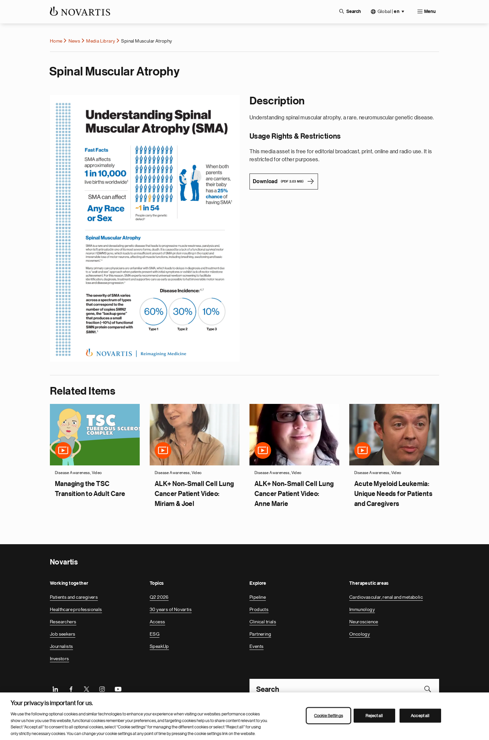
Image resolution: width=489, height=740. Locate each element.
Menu (430, 11)
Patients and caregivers (74, 597)
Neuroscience (363, 621)
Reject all (374, 715)
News (75, 41)
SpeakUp (159, 646)
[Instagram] (102, 688)
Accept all (420, 715)
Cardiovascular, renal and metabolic (386, 597)
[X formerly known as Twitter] (86, 688)
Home (56, 41)
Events (256, 646)
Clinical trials (262, 621)
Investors (59, 658)
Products (258, 609)
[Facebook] (71, 688)
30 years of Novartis (171, 609)
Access (157, 621)
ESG (154, 634)
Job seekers (62, 634)
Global (389, 11)
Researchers (63, 621)
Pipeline (257, 597)
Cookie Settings (328, 715)
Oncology (359, 634)
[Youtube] (117, 688)
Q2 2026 (159, 597)
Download (278, 181)
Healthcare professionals (76, 609)
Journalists (61, 646)
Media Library (100, 41)
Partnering (260, 634)
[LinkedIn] (55, 688)
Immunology (362, 609)
